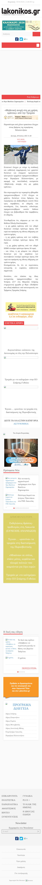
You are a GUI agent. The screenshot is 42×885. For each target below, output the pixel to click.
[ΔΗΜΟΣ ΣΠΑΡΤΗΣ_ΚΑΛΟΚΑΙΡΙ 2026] (21, 25)
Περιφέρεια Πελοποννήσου (15, 735)
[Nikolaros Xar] (21, 307)
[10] (28, 508)
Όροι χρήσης (21, 861)
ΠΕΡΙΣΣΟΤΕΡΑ (29, 668)
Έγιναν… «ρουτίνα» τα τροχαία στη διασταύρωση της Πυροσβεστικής (21, 410)
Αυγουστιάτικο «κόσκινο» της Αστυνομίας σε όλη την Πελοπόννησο (21, 351)
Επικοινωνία (21, 849)
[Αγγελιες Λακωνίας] (21, 315)
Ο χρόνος (22, 658)
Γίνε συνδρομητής (21, 873)
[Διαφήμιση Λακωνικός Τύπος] (21, 687)
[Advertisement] (21, 73)
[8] (25, 508)
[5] (20, 508)
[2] (15, 508)
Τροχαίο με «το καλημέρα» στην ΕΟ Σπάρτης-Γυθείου (21, 381)
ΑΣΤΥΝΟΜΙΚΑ (21, 423)
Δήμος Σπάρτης (11, 714)
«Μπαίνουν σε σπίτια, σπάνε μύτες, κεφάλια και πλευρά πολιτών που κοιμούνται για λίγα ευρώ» (21, 561)
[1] (14, 508)
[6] (21, 508)
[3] (17, 508)
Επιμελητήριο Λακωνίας (14, 732)
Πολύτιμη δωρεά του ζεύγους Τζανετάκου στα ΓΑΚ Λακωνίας (26, 498)
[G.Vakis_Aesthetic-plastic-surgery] (21, 117)
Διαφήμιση (21, 867)
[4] (18, 508)
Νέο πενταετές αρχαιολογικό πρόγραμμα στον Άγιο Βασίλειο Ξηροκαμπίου (27, 484)
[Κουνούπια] (21, 453)
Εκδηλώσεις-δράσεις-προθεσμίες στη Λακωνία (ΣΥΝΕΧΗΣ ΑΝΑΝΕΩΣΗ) (21, 527)
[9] (26, 508)
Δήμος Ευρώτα (11, 721)
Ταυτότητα (21, 855)
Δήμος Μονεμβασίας (13, 725)
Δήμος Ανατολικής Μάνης (15, 728)
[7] (23, 508)
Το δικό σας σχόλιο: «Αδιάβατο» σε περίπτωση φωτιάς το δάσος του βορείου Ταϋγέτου (26, 646)
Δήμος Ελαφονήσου (12, 717)
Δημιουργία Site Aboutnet (17, 880)
